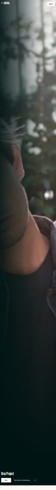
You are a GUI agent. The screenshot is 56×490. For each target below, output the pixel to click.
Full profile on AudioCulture (22, 480)
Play (6, 480)
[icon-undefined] (35, 480)
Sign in (51, 4)
